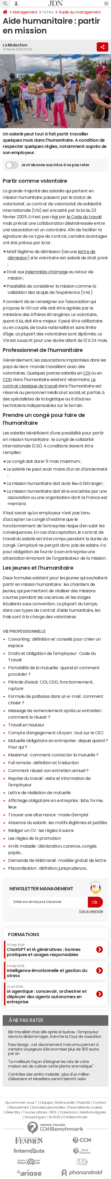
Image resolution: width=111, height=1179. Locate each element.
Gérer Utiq (12, 1112)
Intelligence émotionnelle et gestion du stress (47, 971)
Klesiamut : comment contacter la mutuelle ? (53, 755)
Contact (99, 1102)
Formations (23, 934)
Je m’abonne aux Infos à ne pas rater (55, 165)
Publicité (84, 1102)
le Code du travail (84, 217)
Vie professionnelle (24, 631)
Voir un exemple (91, 911)
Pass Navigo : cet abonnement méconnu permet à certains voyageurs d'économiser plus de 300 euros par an (53, 1049)
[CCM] (82, 1140)
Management (25, 12)
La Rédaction (15, 45)
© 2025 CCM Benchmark (68, 1117)
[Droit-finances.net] (82, 1151)
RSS (53, 1112)
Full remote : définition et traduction (43, 762)
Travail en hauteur (26, 725)
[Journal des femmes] (29, 1140)
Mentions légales (93, 1112)
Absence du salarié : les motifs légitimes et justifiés (57, 822)
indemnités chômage (46, 272)
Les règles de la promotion (34, 838)
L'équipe (46, 1102)
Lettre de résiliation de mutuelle (39, 792)
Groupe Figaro (35, 1117)
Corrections (68, 1112)
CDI (86, 373)
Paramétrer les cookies (85, 1107)
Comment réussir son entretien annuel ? (48, 770)
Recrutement (19, 1107)
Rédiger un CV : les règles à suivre (41, 830)
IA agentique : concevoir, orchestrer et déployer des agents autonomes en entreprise (46, 994)
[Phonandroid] (82, 1172)
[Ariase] (29, 1173)
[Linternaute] (29, 1151)
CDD (7, 379)
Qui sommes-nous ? (21, 1102)
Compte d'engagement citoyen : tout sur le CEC (55, 732)
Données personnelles (48, 1107)
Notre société (65, 1102)
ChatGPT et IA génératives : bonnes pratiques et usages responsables (44, 950)
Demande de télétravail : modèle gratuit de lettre (57, 860)
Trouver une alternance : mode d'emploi (48, 815)
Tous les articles (35, 1112)
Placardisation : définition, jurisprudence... (48, 868)
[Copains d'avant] (29, 1161)
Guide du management (79, 12)
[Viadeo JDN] (82, 1161)
